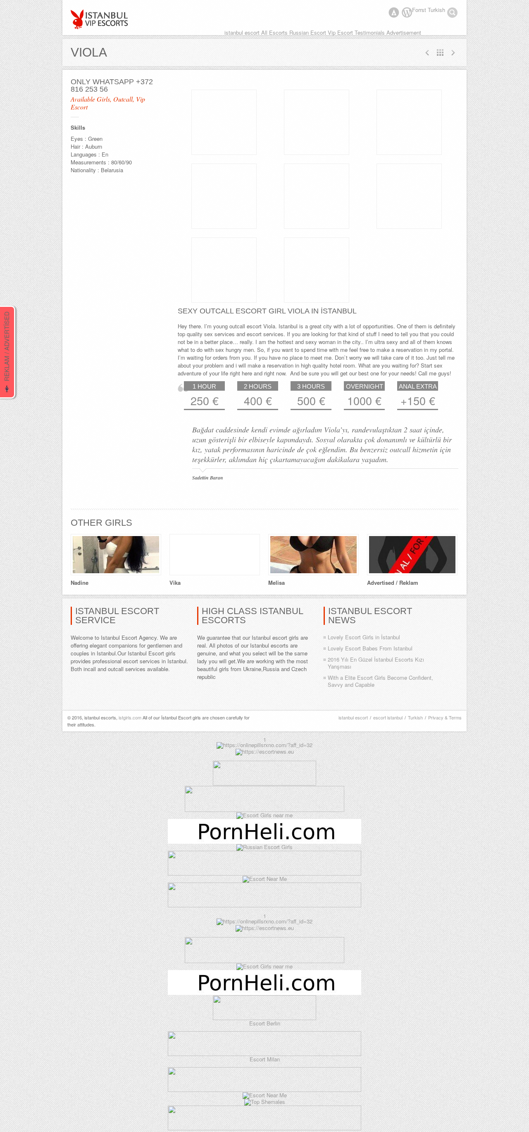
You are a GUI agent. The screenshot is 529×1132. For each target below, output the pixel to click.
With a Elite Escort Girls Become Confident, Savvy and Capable (380, 681)
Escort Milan (265, 1059)
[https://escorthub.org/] (264, 783)
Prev (453, 52)
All (440, 52)
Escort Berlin (264, 1023)
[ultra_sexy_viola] (316, 196)
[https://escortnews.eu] (265, 751)
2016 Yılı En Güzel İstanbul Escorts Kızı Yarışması (376, 662)
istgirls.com (130, 717)
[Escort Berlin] (264, 1007)
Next (427, 52)
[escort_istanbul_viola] (224, 270)
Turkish (415, 717)
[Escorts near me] (264, 815)
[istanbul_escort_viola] (409, 196)
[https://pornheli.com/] (264, 810)
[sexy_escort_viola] (409, 122)
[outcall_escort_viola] (224, 122)
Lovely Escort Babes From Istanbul (370, 648)
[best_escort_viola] (316, 270)
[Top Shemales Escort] (264, 1102)
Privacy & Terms (445, 717)
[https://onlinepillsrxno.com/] (264, 745)
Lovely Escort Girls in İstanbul (364, 637)
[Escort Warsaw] (264, 905)
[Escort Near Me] (265, 879)
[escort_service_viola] (224, 196)
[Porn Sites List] (264, 841)
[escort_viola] (316, 122)
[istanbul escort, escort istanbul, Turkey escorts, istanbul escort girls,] (100, 19)
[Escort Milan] (264, 1054)
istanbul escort (353, 717)
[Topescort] (264, 873)
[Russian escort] (264, 847)
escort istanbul (388, 717)
